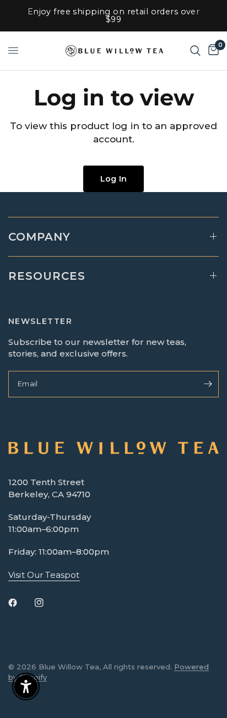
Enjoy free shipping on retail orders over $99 (114, 15)
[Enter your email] (208, 384)
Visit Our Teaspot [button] (44, 574)
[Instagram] (47, 603)
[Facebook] (20, 603)
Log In (113, 179)
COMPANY (39, 236)
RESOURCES (46, 276)
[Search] (195, 50)
